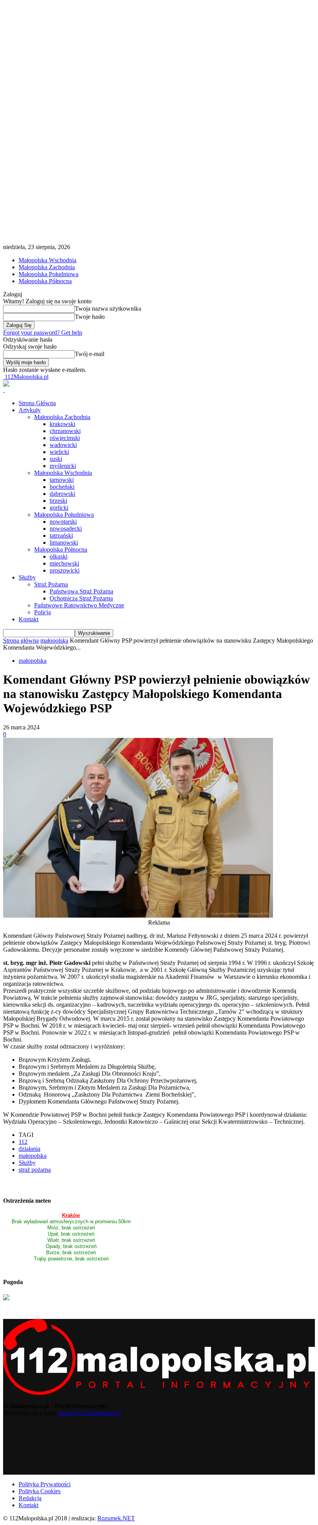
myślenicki (63, 465)
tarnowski (62, 479)
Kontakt (28, 619)
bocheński (62, 486)
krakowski (62, 424)
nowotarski (63, 521)
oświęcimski (65, 438)
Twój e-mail (89, 354)
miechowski (64, 563)
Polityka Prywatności (45, 1484)
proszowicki (65, 570)
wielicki (59, 452)
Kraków (71, 1215)
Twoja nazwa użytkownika (108, 308)
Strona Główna (37, 403)
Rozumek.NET (116, 1518)
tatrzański (61, 535)
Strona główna (21, 640)
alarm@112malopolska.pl (90, 1413)
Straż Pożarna (51, 584)
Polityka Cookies (39, 1491)
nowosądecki (66, 528)
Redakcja (30, 1498)
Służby (27, 577)
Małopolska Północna (45, 281)
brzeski (58, 500)
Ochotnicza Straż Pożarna (81, 598)
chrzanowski (65, 431)
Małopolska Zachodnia (47, 267)
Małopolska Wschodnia (47, 260)
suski (56, 459)
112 (23, 1141)
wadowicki (63, 445)
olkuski (58, 556)
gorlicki (59, 507)
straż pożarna (35, 1169)
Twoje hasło (90, 316)
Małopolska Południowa (48, 274)
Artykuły (30, 410)
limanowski (64, 542)
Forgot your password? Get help (42, 332)
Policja (42, 612)
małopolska (54, 640)
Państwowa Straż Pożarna (81, 591)
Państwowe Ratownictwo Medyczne (79, 605)
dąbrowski (62, 493)
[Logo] (4, 390)
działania (29, 1148)
